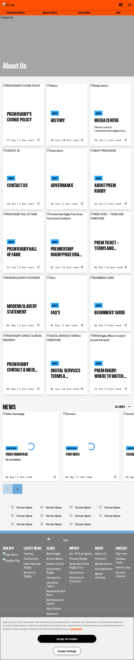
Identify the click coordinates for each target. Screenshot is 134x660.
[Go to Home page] (17, 5)
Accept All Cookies (67, 638)
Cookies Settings (67, 651)
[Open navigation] (130, 5)
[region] (67, 638)
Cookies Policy (76, 629)
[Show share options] (38, 140)
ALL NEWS (120, 406)
